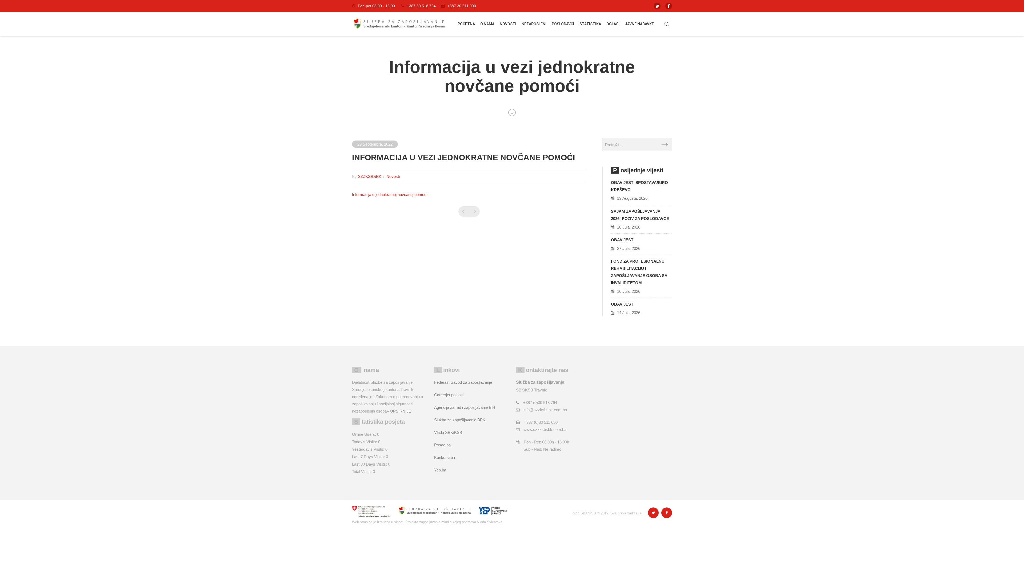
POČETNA (466, 24)
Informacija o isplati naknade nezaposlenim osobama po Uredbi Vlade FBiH (474, 211)
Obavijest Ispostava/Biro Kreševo (639, 186)
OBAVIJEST (622, 240)
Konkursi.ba (444, 457)
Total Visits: (362, 471)
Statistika (590, 24)
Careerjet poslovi (448, 395)
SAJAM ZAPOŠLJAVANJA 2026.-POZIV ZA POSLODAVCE (640, 215)
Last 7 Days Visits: (369, 456)
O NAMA (487, 24)
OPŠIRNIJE (400, 411)
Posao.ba (442, 445)
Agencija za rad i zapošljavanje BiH (464, 407)
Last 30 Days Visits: (370, 464)
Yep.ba (440, 470)
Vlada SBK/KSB (448, 432)
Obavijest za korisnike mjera (463, 211)
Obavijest (622, 304)
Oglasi (612, 24)
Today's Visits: (365, 441)
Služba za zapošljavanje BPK (459, 420)
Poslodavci (563, 24)
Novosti (508, 24)
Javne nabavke (639, 24)
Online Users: (364, 434)
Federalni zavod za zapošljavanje (463, 382)
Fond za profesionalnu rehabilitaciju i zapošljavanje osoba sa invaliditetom (639, 272)
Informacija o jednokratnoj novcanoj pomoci (389, 194)
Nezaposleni (534, 24)
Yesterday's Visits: (368, 449)
